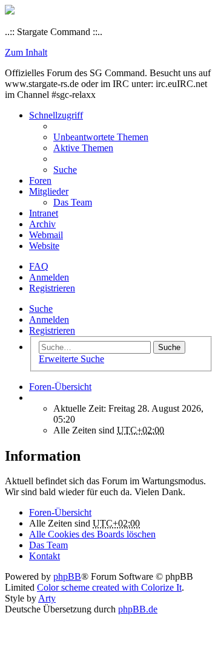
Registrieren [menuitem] (52, 288)
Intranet (43, 213)
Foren (40, 180)
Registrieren (52, 330)
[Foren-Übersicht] (10, 11)
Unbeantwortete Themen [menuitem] (100, 137)
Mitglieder (48, 191)
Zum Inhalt (26, 52)
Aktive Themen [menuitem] (83, 148)
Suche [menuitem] (65, 169)
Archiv (42, 224)
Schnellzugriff (56, 115)
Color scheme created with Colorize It (109, 587)
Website (44, 246)
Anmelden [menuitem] (49, 277)
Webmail (46, 235)
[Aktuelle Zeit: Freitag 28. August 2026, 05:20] (32, 397)
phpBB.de (137, 609)
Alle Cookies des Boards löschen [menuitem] (92, 534)
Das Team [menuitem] (72, 202)
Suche (41, 308)
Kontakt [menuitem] (44, 556)
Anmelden (49, 319)
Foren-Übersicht (60, 512)
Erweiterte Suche (71, 359)
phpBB (67, 576)
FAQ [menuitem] (38, 266)
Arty (47, 598)
